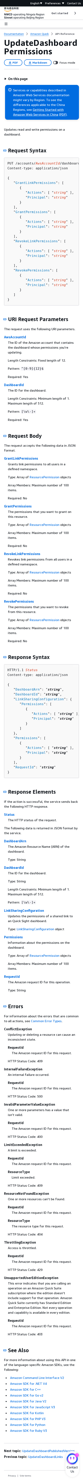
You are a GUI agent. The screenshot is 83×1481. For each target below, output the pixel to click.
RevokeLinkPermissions (37, 241)
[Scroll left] (48, 13)
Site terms (25, 1475)
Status (9, 815)
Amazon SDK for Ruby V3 (28, 1431)
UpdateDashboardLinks (45, 1457)
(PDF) (63, 114)
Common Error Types (46, 1021)
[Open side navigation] (6, 24)
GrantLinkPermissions (36, 183)
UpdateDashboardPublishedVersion (48, 1451)
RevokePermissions (33, 270)
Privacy (12, 1475)
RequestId (25, 767)
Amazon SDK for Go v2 (26, 1395)
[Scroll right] (74, 13)
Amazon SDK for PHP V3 (28, 1419)
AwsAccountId (15, 337)
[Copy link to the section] (4, 150)
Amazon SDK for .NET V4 (28, 1384)
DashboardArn (28, 689)
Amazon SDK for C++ (25, 1389)
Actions (35, 192)
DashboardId (14, 385)
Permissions (33, 704)
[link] (65, 34)
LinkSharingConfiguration (40, 699)
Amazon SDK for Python (27, 1425)
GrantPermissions (32, 212)
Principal (37, 197)
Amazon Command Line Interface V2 (37, 1378)
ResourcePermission (44, 477)
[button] (16, 79)
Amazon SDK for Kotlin (27, 1413)
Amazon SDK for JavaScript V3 (32, 1407)
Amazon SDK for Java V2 (28, 1401)
